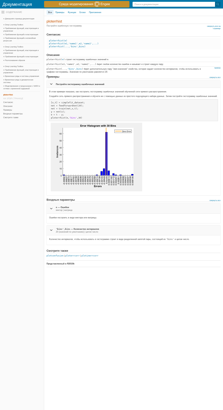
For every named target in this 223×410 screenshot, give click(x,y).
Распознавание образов (15, 60)
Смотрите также (10, 117)
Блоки (83, 12)
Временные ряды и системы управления (22, 76)
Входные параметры (13, 114)
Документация (17, 4)
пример (217, 68)
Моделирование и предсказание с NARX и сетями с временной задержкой (21, 87)
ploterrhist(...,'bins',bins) (67, 46)
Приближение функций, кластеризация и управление (21, 51)
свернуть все (215, 77)
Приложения (95, 12)
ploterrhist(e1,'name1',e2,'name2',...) (74, 43)
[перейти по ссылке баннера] (86, 4)
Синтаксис (8, 102)
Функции (72, 12)
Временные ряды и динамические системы (18, 81)
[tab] (133, 84)
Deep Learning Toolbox (14, 25)
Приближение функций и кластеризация (21, 57)
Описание (8, 106)
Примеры (7, 110)
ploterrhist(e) (58, 40)
